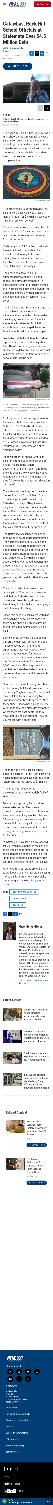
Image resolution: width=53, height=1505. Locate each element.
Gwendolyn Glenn (13, 50)
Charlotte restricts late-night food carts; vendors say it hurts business (36, 1056)
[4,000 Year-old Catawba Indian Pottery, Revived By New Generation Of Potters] (15, 1126)
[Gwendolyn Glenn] (9, 931)
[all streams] (49, 1501)
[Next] (47, 108)
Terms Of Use (12, 1452)
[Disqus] (26, 1235)
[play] (4, 1501)
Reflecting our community (18, 1414)
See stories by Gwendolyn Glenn (33, 982)
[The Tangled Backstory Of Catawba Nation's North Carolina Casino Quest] (15, 1164)
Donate (43, 4)
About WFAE (11, 1408)
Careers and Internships (17, 1420)
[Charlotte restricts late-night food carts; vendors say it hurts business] (12, 1058)
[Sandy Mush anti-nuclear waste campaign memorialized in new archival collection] (12, 1014)
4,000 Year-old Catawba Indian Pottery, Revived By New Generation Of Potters (36, 1128)
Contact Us (11, 1427)
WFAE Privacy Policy (15, 1445)
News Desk (18, 905)
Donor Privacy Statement (17, 1433)
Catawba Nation (20, 898)
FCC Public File (12, 1439)
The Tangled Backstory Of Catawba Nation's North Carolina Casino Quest (35, 1166)
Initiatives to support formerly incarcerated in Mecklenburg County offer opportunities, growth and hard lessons (36, 1081)
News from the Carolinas (24, 892)
